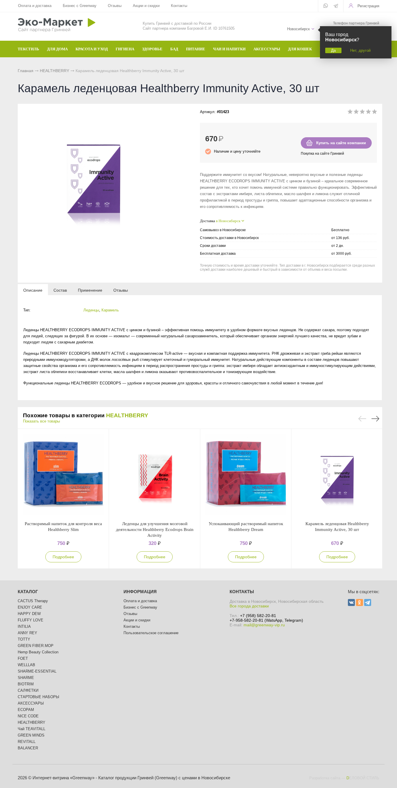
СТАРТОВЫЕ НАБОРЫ (38, 697)
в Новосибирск (228, 221)
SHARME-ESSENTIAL (37, 671)
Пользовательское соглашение (151, 633)
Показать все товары (41, 421)
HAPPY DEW (29, 613)
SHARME (26, 677)
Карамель (110, 310)
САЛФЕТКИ (28, 690)
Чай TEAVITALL (31, 729)
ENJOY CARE (30, 607)
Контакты (179, 5)
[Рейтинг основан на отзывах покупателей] (362, 112)
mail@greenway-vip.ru (264, 625)
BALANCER (28, 748)
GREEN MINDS (31, 735)
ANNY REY (27, 633)
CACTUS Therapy (33, 601)
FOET (23, 658)
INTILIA (24, 626)
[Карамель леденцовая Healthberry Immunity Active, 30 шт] (337, 475)
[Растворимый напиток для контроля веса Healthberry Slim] (63, 475)
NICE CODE (28, 716)
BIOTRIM (26, 684)
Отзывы (114, 5)
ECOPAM (26, 709)
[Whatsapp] (326, 6)
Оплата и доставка (34, 5)
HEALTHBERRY (54, 70)
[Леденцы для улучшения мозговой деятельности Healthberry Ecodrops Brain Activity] (154, 475)
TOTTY (24, 639)
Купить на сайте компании (341, 143)
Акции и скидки (146, 5)
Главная (25, 70)
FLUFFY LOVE (30, 620)
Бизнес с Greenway (79, 5)
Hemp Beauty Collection (38, 652)
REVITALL (26, 741)
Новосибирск (298, 29)
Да (333, 50)
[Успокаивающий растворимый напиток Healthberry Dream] (245, 475)
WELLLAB (26, 665)
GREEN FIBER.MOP (35, 645)
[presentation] (33, 289)
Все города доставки (249, 606)
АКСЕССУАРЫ (31, 703)
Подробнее (63, 557)
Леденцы (91, 310)
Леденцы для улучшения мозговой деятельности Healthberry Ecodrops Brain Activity (155, 529)
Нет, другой (360, 50)
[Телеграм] (336, 6)
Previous (362, 419)
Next (375, 419)
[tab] (33, 290)
